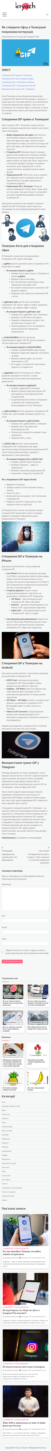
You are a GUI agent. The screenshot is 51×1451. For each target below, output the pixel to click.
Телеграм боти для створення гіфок (18, 79)
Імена (4, 1122)
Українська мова (8, 1196)
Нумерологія (6, 1151)
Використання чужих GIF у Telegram (18, 89)
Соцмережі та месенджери (29, 838)
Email (5, 927)
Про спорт (5, 1167)
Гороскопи (6, 1114)
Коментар (7, 884)
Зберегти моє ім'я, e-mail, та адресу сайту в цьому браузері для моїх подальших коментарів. (27, 951)
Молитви (5, 1147)
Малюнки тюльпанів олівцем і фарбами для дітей (36, 1062)
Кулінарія (5, 1135)
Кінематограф (7, 1127)
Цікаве (4, 1200)
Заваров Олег (33, 37)
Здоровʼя (5, 1118)
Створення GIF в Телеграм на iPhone (18, 82)
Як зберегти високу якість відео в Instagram (24, 1367)
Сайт (4, 939)
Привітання (6, 1159)
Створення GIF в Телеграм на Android (18, 86)
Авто (3, 1102)
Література (6, 1139)
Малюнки (5, 1143)
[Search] (47, 14)
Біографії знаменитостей (11, 1106)
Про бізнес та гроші (9, 1163)
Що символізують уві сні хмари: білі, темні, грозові (37, 1028)
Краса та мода (7, 1131)
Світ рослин (6, 1176)
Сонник (4, 1184)
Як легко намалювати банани (36, 1089)
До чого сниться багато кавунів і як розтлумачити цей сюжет (13, 1003)
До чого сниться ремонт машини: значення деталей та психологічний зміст (38, 1003)
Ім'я (4, 916)
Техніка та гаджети (9, 1192)
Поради (4, 1155)
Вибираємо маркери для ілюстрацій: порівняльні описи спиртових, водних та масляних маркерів (12, 1063)
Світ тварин (6, 1180)
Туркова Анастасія (11, 1258)
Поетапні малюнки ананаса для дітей (10, 1089)
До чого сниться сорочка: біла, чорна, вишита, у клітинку (12, 1029)
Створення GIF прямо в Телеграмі (17, 75)
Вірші (4, 1110)
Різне (4, 1171)
